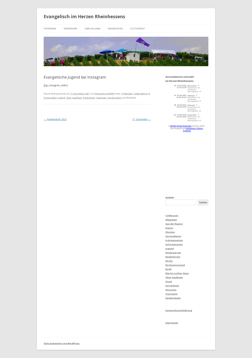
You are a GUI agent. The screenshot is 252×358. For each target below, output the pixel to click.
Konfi (168, 269)
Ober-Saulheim (92, 28)
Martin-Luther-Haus (177, 273)
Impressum (171, 322)
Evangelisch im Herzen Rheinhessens (84, 16)
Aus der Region (174, 223)
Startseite (101, 97)
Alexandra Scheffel (105, 93)
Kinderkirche (172, 256)
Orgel (168, 281)
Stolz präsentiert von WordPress (62, 343)
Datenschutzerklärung (178, 310)
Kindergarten (115, 28)
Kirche (169, 260)
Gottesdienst (137, 28)
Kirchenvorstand (175, 265)
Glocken (170, 232)
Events (169, 228)
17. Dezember (141, 119)
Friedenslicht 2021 (55, 119)
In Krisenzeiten (174, 240)
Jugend (61, 97)
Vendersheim (70, 28)
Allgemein (171, 219)
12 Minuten (127, 93)
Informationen (174, 244)
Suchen (169, 197)
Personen (170, 289)
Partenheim (50, 28)
